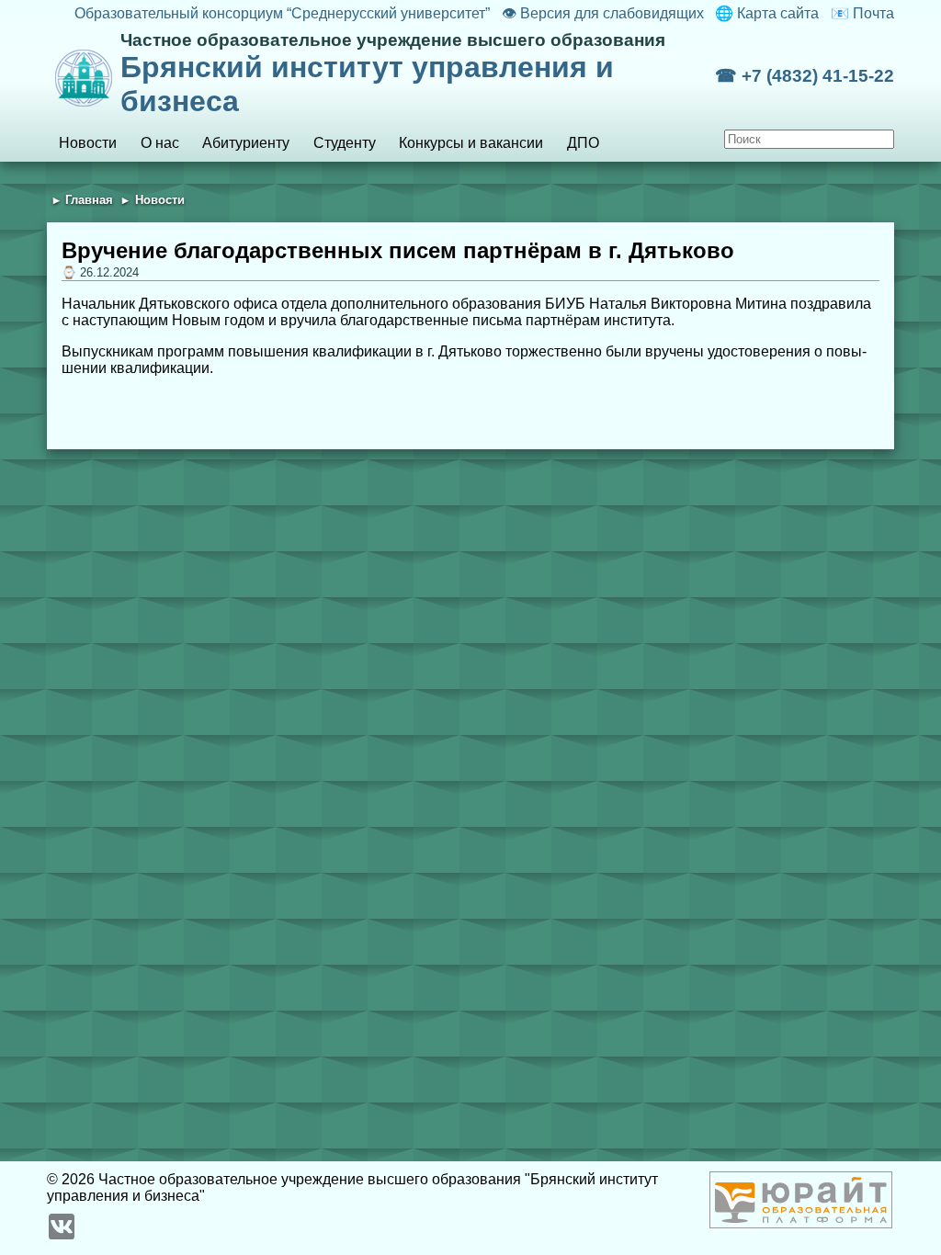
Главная (89, 200)
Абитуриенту (245, 143)
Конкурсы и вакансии (471, 143)
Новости (88, 143)
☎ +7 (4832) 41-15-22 (804, 75)
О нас (160, 143)
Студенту (344, 143)
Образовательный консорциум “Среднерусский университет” (282, 13)
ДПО (583, 143)
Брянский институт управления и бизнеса (392, 74)
